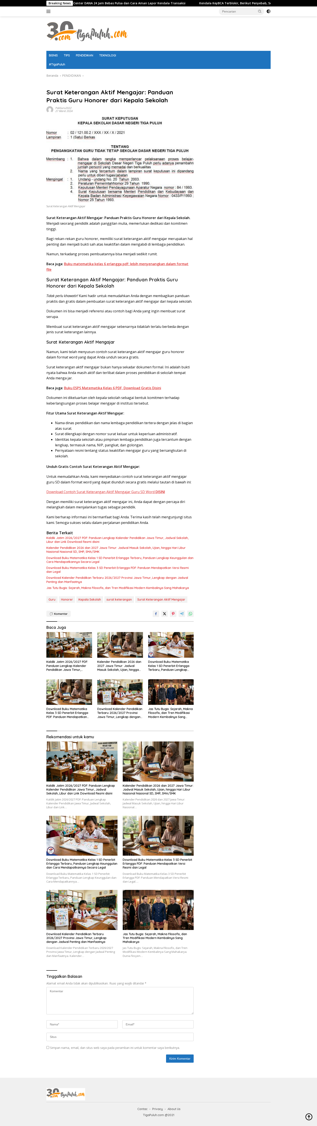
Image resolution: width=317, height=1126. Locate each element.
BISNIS (53, 55)
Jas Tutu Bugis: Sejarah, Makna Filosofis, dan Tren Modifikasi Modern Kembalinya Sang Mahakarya (117, 588)
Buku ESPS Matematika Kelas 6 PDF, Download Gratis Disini (112, 388)
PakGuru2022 (63, 108)
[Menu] (49, 11)
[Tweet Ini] (164, 614)
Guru (52, 599)
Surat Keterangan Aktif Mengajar (161, 599)
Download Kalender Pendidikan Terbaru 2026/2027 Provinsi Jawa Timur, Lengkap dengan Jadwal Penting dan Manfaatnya (117, 580)
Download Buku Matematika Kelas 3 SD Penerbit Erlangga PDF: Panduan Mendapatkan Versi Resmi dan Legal (117, 570)
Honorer (67, 599)
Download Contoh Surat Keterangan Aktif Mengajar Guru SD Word (105, 491)
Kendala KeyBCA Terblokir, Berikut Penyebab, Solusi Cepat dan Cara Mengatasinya (224, 3)
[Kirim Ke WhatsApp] (190, 614)
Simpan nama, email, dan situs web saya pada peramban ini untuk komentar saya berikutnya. (115, 1048)
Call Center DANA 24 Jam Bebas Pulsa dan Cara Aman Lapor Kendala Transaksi (88, 3)
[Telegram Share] (182, 614)
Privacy (157, 1109)
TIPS (67, 55)
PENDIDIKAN (84, 55)
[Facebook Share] (156, 614)
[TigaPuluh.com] (87, 33)
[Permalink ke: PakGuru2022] (49, 109)
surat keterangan (119, 599)
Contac (142, 1109)
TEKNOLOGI (107, 55)
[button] (260, 11)
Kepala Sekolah (89, 599)
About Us (174, 1109)
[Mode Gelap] (268, 11)
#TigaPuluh (57, 64)
